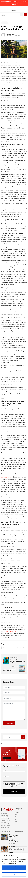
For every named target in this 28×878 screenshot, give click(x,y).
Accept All (14, 867)
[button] (25, 14)
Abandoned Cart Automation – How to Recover (12, 849)
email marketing (11, 644)
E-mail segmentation (7, 477)
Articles (4, 23)
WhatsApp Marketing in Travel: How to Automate (12, 837)
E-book (16, 821)
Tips (16, 819)
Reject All (14, 875)
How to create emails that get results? (10, 669)
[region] (14, 865)
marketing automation (19, 648)
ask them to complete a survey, (15, 631)
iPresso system (6, 648)
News (16, 814)
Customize (14, 871)
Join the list (14, 4)
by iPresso (13, 10)
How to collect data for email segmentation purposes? (17, 661)
